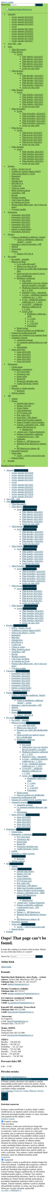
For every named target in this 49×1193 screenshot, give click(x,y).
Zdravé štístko (22, 408)
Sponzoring (16, 249)
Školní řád (21, 379)
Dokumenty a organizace (21, 369)
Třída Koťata (16, 128)
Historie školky (17, 458)
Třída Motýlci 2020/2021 (32, 66)
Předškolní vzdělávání (26, 278)
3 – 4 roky (31, 319)
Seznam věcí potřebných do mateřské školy (29, 335)
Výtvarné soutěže (18, 209)
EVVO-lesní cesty (24, 413)
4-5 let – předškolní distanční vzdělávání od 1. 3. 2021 (34, 301)
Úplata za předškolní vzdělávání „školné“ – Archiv (30, 240)
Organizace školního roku (27, 381)
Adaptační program (19, 338)
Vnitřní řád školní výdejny (27, 383)
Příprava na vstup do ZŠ (27, 266)
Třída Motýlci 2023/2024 (32, 59)
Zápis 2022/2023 (24, 357)
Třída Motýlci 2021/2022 (32, 64)
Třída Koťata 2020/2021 (32, 142)
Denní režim (22, 376)
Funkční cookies (11, 1121)
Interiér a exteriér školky (21, 229)
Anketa (14, 398)
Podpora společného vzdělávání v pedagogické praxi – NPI (30, 435)
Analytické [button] (5, 1157)
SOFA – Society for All (21, 169)
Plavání (14, 195)
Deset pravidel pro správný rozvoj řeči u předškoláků (31, 274)
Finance (11, 234)
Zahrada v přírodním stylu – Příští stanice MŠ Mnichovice (30, 426)
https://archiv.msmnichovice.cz (13, 1077)
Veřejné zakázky (18, 393)
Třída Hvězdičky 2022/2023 (33, 118)
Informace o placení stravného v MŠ (26, 244)
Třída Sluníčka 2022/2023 (33, 156)
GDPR (14, 386)
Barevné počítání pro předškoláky (31, 330)
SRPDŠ (14, 247)
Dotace (14, 251)
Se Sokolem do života (20, 202)
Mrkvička (15, 178)
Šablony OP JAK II (25, 254)
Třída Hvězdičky (18, 109)
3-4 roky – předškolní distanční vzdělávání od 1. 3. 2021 (35, 296)
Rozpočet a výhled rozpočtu (23, 388)
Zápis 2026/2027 (18, 349)
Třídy (10, 47)
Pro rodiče (12, 256)
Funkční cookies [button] (8, 1119)
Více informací (7, 1091)
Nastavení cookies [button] (21, 1091)
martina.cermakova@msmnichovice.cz (23, 993)
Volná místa (16, 453)
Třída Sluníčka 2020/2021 (33, 161)
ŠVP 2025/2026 (23, 372)
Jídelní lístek (6, 967)
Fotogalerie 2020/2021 (20, 227)
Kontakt (11, 461)
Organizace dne (23, 374)
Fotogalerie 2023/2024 (20, 220)
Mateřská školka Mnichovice (13, 466)
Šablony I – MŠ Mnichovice (28, 441)
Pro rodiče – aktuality (20, 259)
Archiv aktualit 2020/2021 (22, 31)
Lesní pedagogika (24, 410)
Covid (14, 26)
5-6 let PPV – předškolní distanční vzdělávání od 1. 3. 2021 (32, 306)
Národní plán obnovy (25, 403)
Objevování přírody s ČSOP (23, 174)
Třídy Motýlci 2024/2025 (32, 57)
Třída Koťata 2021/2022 (32, 140)
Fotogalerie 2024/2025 (20, 217)
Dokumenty (13, 364)
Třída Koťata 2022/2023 (32, 137)
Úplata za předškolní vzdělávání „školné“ (28, 237)
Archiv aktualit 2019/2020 (22, 34)
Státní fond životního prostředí (29, 420)
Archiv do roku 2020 (30, 68)
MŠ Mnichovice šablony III (28, 448)
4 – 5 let (30, 321)
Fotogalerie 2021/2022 (20, 224)
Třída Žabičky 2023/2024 (32, 97)
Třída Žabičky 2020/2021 (32, 104)
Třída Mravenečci (18, 49)
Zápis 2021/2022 (24, 359)
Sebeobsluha (22, 347)
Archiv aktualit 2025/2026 (22, 17)
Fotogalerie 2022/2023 (20, 222)
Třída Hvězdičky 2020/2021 (33, 123)
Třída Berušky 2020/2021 (32, 85)
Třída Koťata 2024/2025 (32, 133)
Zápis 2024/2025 (24, 354)
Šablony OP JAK (24, 406)
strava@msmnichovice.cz (17, 1021)
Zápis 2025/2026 (24, 352)
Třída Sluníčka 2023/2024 (33, 154)
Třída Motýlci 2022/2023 (32, 61)
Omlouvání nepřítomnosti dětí (23, 333)
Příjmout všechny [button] (36, 1091)
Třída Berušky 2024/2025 (32, 76)
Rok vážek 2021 (23, 415)
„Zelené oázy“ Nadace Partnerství (31, 432)
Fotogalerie (12, 212)
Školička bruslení (18, 197)
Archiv (19, 54)
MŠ (9, 396)
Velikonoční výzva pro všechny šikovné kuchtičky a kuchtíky (35, 284)
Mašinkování (27, 429)
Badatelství (16, 176)
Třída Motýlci (17, 52)
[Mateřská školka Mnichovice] (19, 9)
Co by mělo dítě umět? (26, 264)
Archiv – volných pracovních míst (31, 455)
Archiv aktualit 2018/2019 (22, 36)
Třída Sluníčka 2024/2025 (33, 152)
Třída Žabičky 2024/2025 (32, 95)
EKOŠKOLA (17, 183)
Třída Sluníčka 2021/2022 (33, 159)
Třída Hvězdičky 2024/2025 (33, 114)
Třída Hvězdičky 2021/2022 (33, 121)
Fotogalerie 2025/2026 (20, 215)
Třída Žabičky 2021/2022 (32, 102)
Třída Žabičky (17, 90)
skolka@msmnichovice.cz (18, 984)
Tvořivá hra (16, 186)
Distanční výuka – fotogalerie (34, 292)
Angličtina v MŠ (18, 193)
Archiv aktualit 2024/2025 (22, 19)
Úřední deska (16, 367)
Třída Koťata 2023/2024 (32, 135)
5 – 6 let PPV (32, 323)
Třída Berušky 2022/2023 (32, 80)
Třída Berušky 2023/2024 (32, 78)
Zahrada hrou (17, 181)
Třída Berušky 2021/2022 (32, 83)
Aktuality (12, 14)
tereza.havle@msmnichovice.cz (21, 1012)
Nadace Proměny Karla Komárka (30, 422)
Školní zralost (22, 328)
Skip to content (7, 2)
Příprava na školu (18, 262)
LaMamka (21, 439)
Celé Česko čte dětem (20, 200)
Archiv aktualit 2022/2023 (22, 24)
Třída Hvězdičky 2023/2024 (33, 116)
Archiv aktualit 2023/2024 (22, 22)
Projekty (11, 166)
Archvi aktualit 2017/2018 (22, 38)
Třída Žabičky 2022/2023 (32, 99)
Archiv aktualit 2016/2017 (22, 497)
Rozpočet (21, 391)
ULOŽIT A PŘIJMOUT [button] (11, 1191)
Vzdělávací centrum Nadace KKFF (26, 171)
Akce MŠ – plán (14, 43)
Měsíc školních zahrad (20, 190)
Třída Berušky (17, 71)
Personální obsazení (19, 451)
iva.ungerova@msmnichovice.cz (21, 1003)
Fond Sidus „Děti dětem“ (27, 417)
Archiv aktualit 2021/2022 (22, 29)
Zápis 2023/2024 (24, 361)
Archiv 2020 (27, 311)
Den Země (26, 281)
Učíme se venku (18, 188)
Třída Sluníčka (17, 147)
